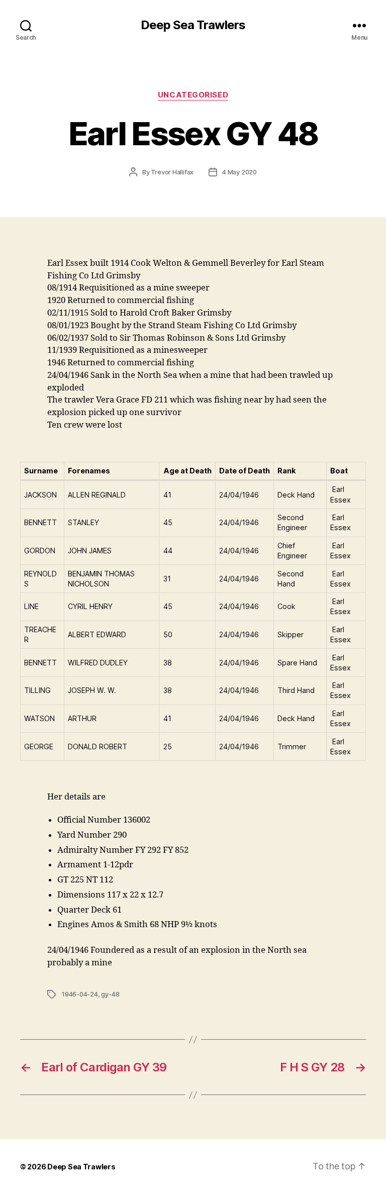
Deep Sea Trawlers (193, 25)
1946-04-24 (79, 994)
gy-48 (110, 994)
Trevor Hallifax (172, 172)
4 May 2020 (239, 172)
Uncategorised (193, 94)
